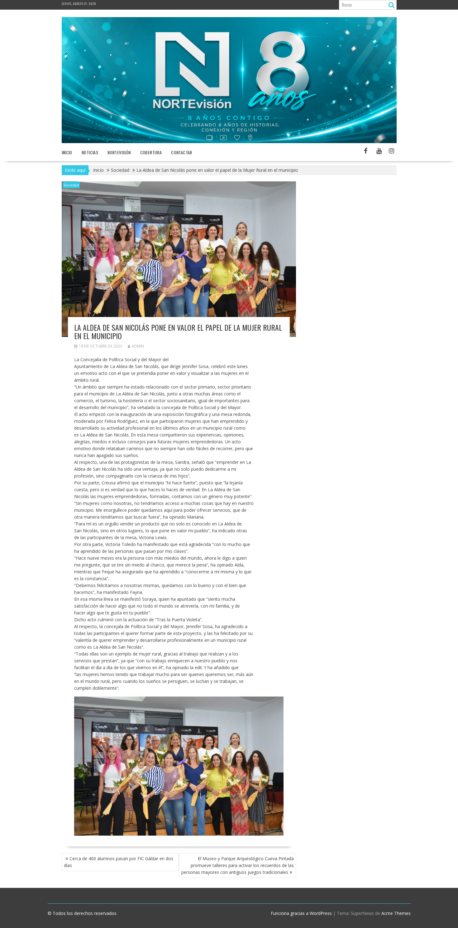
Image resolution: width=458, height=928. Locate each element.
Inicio (67, 152)
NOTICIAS (90, 152)
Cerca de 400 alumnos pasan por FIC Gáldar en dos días (118, 862)
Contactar (181, 152)
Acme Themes (396, 913)
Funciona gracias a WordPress (301, 913)
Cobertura (151, 152)
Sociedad (71, 185)
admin (138, 346)
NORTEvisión (119, 152)
